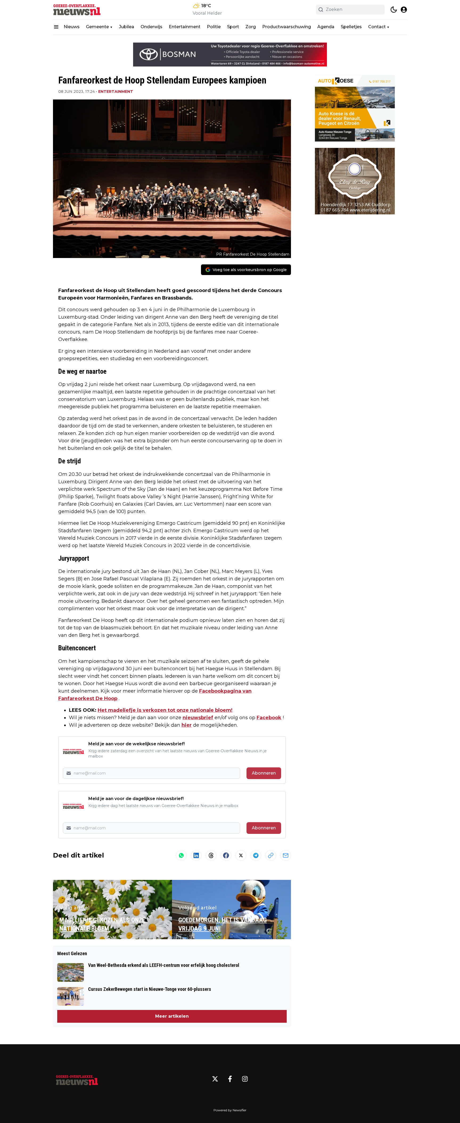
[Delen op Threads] (211, 855)
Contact (377, 26)
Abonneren (264, 773)
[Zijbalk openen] (56, 27)
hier (187, 725)
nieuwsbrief (198, 718)
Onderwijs (151, 26)
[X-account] (215, 1079)
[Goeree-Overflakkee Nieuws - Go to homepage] (77, 1079)
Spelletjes (351, 26)
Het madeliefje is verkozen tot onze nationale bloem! (165, 710)
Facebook (269, 718)
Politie (214, 26)
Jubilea (126, 26)
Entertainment (184, 26)
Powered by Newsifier (230, 1110)
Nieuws (72, 26)
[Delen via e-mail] (285, 855)
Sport (233, 26)
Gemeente (97, 26)
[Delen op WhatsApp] (181, 855)
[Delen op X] (241, 855)
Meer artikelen (172, 1016)
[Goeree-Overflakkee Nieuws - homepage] (77, 9)
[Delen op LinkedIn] (196, 855)
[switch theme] (393, 9)
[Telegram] (255, 855)
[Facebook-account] (230, 1079)
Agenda (325, 26)
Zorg (250, 26)
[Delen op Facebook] (226, 855)
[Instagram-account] (245, 1079)
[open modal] (404, 9)
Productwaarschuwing (286, 26)
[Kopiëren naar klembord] (270, 855)
